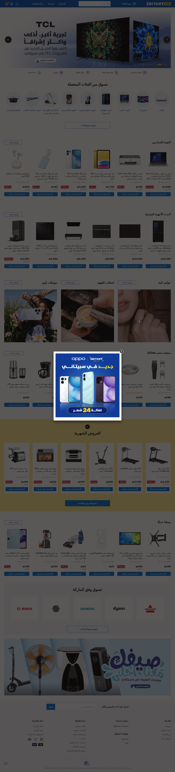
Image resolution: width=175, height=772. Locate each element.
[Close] (121, 351)
